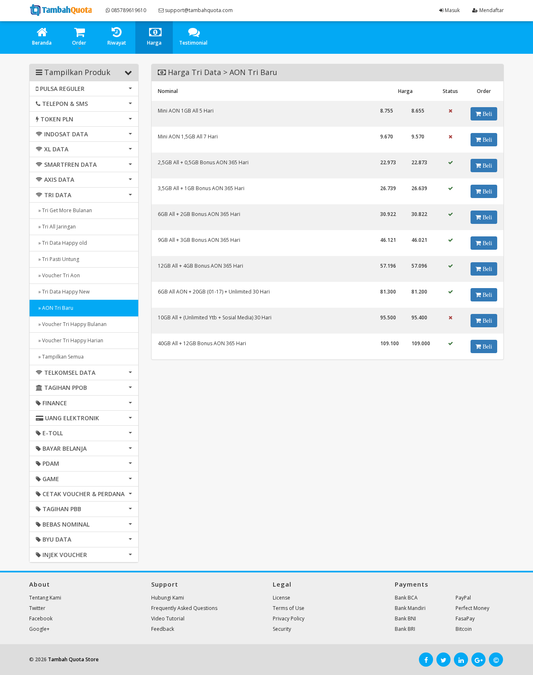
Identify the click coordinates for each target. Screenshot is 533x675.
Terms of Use (288, 608)
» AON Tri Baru (54, 307)
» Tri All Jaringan (56, 226)
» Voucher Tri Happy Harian (69, 340)
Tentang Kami (45, 597)
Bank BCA (406, 597)
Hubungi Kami (167, 597)
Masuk (451, 10)
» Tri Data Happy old (61, 242)
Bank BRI (405, 628)
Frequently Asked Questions (184, 608)
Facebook (40, 618)
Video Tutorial (167, 618)
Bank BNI (405, 618)
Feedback (162, 628)
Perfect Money (472, 608)
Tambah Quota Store (73, 659)
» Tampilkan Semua (60, 356)
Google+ (39, 628)
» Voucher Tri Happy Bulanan (71, 324)
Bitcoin (464, 628)
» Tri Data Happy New (63, 291)
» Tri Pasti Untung (57, 259)
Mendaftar (491, 10)
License (281, 597)
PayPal (463, 597)
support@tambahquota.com (198, 10)
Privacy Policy (288, 618)
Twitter (37, 608)
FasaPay (465, 618)
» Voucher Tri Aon (58, 275)
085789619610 (128, 10)
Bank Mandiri (410, 608)
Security (282, 628)
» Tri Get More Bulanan (64, 210)
